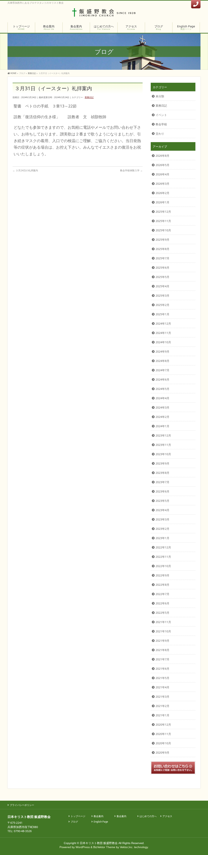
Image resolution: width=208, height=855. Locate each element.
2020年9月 (162, 752)
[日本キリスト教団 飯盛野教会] (104, 13)
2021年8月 (162, 650)
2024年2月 (162, 417)
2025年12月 (163, 211)
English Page (101, 821)
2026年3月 (162, 184)
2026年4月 (162, 174)
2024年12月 (163, 323)
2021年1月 (162, 715)
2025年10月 (163, 230)
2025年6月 (162, 267)
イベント (161, 115)
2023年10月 (163, 454)
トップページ (78, 816)
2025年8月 (162, 249)
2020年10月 (163, 743)
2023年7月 (162, 482)
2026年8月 (162, 156)
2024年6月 (162, 379)
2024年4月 (162, 398)
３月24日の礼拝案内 (25, 170)
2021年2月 (162, 706)
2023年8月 (162, 473)
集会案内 (121, 816)
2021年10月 (163, 631)
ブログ (74, 821)
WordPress (83, 847)
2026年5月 (162, 165)
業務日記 (89, 97)
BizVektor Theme (104, 847)
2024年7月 (162, 370)
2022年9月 (162, 575)
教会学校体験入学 (131, 170)
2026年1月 (162, 202)
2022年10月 (163, 566)
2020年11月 (163, 734)
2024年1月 (162, 426)
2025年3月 (162, 295)
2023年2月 (162, 529)
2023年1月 (162, 538)
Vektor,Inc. (126, 847)
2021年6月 (162, 668)
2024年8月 (162, 361)
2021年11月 (163, 622)
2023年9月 (162, 463)
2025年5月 (162, 277)
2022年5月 (162, 613)
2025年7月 (162, 258)
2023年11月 (163, 445)
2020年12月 (163, 724)
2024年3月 (162, 407)
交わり (160, 133)
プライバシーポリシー (22, 805)
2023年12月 (163, 435)
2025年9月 (162, 239)
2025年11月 (163, 221)
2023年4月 (162, 510)
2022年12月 (163, 547)
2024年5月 (162, 389)
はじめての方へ (148, 816)
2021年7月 (162, 659)
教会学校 (161, 124)
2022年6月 (162, 603)
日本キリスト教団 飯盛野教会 (99, 843)
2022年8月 (162, 585)
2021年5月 (162, 678)
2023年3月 (162, 519)
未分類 (160, 96)
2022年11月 (163, 557)
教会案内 (98, 816)
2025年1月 (162, 314)
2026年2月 (162, 193)
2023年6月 (162, 491)
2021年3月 (162, 696)
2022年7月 (162, 594)
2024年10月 (163, 342)
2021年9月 (162, 641)
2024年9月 (162, 351)
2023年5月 (162, 501)
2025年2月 (162, 305)
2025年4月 (162, 286)
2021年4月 (162, 687)
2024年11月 (163, 333)
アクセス (167, 816)
